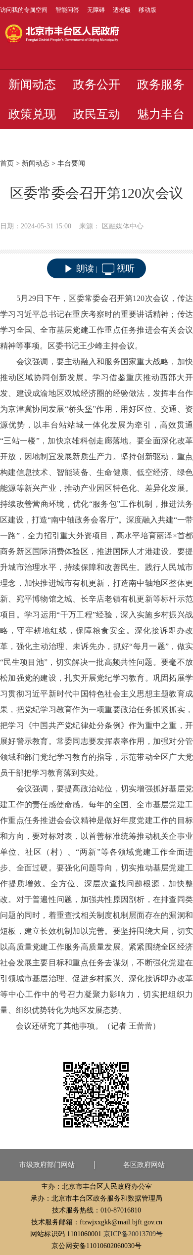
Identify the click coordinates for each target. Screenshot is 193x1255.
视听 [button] (126, 268)
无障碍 (96, 9)
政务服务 (161, 84)
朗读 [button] (85, 268)
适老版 (122, 9)
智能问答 (67, 9)
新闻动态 (32, 84)
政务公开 (96, 84)
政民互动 (96, 114)
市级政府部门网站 (47, 1164)
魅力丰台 (161, 114)
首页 (7, 163)
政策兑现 (32, 114)
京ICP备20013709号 (133, 1234)
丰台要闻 (71, 163)
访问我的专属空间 (24, 9)
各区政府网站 (144, 1164)
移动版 (147, 9)
